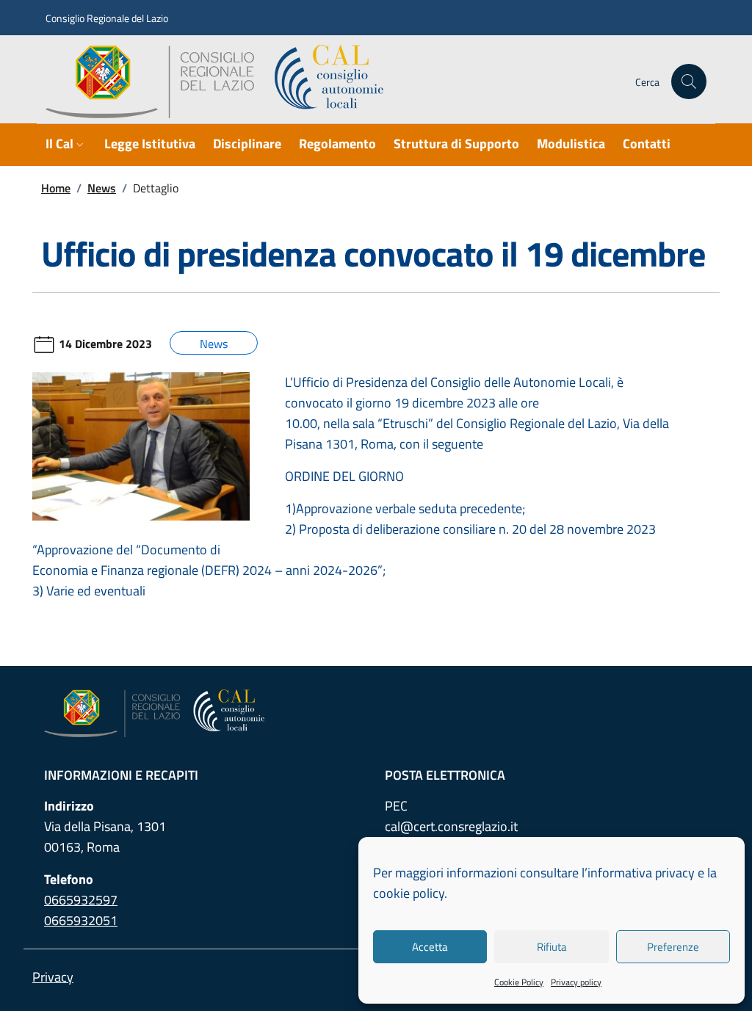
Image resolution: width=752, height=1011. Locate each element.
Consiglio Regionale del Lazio (107, 18)
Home (55, 188)
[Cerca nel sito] (688, 81)
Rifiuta (552, 946)
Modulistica (571, 143)
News (101, 188)
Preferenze (673, 946)
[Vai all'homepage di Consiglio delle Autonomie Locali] (220, 81)
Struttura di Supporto (456, 143)
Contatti (646, 143)
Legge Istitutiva (149, 143)
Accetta (430, 946)
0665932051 (81, 920)
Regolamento (337, 143)
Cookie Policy (518, 982)
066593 (81, 900)
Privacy (52, 977)
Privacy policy (576, 982)
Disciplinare (247, 143)
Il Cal (59, 143)
